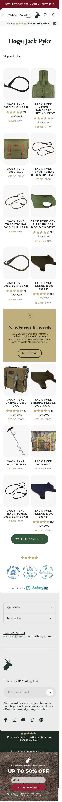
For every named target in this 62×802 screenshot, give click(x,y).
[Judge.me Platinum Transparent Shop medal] (46, 572)
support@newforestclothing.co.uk (27, 636)
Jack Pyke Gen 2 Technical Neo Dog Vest (43, 224)
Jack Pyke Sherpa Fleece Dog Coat (43, 402)
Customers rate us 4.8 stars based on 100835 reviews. (30, 738)
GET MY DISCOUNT (28, 787)
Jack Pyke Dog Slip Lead (16, 106)
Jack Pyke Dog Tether (16, 463)
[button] (14, 112)
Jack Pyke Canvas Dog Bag (16, 402)
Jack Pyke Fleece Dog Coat (43, 286)
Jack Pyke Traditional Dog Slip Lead (43, 172)
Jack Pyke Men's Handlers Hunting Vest (43, 109)
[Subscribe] (49, 692)
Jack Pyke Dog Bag (16, 170)
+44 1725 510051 (14, 633)
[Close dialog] (56, 754)
